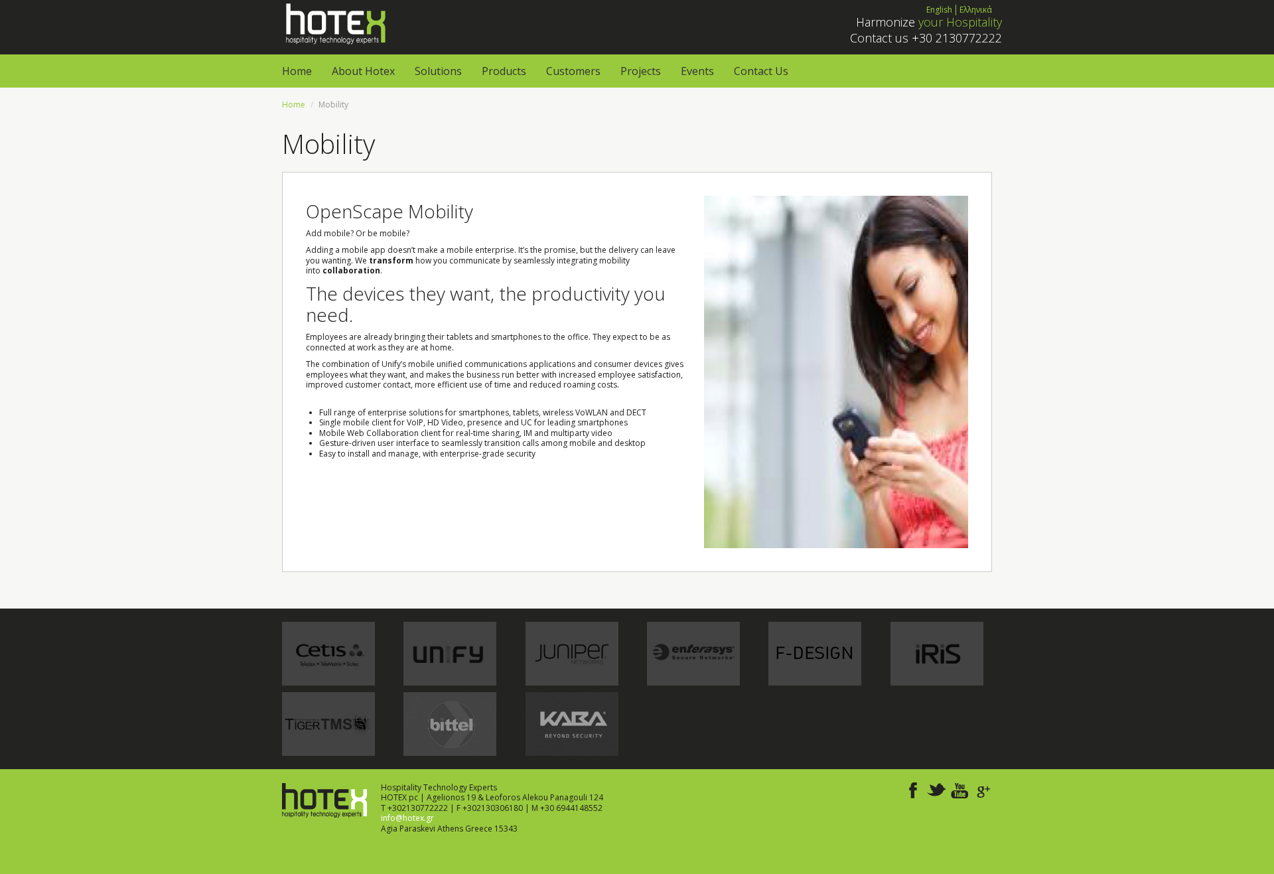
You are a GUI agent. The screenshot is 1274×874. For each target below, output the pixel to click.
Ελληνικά (975, 9)
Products (504, 71)
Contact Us (761, 71)
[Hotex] (334, 23)
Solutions (438, 71)
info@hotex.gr (407, 818)
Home (297, 71)
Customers (573, 71)
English (939, 9)
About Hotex (363, 71)
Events (697, 71)
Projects (640, 71)
